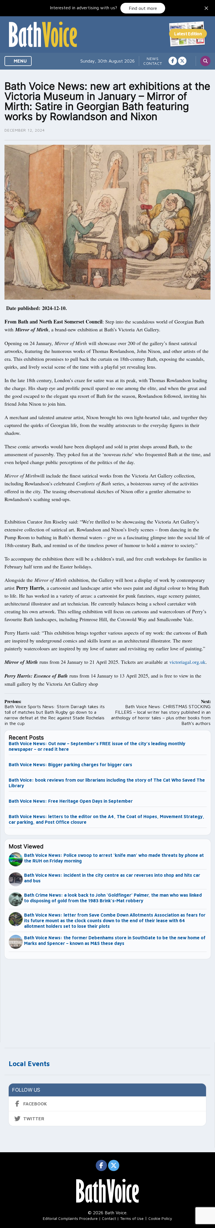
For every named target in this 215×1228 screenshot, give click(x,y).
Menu (20, 60)
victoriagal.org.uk (187, 661)
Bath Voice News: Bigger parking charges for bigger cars (70, 764)
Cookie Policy (160, 1218)
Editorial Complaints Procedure (70, 1218)
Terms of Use (132, 1218)
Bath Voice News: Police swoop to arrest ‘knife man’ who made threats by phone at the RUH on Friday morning (114, 858)
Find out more (143, 8)
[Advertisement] (108, 998)
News (153, 58)
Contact (152, 63)
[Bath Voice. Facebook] (173, 61)
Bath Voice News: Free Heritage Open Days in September (71, 801)
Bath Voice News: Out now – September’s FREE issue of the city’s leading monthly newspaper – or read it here (97, 746)
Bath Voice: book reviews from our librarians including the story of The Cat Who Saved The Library (107, 782)
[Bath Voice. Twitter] (182, 61)
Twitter (33, 1118)
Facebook (35, 1103)
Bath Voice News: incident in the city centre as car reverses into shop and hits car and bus (112, 878)
